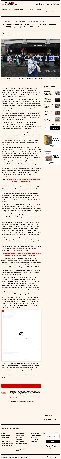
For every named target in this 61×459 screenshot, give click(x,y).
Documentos (34, 439)
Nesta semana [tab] (52, 419)
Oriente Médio (25, 21)
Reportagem (34, 437)
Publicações (31, 9)
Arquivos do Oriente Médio (21, 444)
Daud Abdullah (20, 433)
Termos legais (11, 457)
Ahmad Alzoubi (20, 435)
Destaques (23, 9)
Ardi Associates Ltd (55, 457)
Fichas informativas (36, 435)
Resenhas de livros (6, 441)
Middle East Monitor (36, 391)
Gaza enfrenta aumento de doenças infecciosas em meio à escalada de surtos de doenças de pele (48, 113)
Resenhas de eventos (7, 443)
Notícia (18, 21)
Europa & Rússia (6, 21)
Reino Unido (40, 21)
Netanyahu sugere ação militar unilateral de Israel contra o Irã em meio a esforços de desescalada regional (48, 93)
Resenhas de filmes (6, 445)
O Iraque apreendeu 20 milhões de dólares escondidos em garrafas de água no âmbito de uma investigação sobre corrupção (49, 119)
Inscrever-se (54, 128)
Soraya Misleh (20, 439)
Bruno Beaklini (20, 441)
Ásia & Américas (5, 435)
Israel (14, 21)
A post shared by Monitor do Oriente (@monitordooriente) (21, 359)
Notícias (4, 9)
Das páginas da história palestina (22, 449)
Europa (3, 439)
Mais (3, 14)
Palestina (34, 21)
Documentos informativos (38, 433)
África (3, 433)
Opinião (10, 9)
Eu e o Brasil (19, 447)
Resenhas (16, 9)
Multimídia (38, 9)
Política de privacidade (21, 457)
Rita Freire (19, 437)
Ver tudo (47, 88)
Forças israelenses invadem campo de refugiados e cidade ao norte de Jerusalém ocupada (48, 100)
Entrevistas (34, 441)
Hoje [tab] (45, 419)
